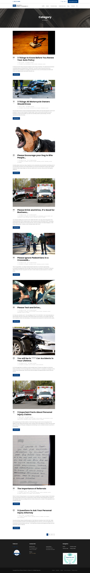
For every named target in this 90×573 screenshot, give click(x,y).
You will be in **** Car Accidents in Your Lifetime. (35, 359)
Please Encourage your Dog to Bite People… (35, 156)
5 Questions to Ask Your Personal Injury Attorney (34, 511)
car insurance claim (48, 418)
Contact (73, 6)
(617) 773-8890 (17, 1)
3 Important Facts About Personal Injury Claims (34, 413)
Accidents (21, 161)
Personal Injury (42, 64)
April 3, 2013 (21, 515)
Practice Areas (54, 6)
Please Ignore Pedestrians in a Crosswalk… (33, 258)
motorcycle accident (35, 108)
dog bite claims (32, 161)
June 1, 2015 (21, 417)
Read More (16, 74)
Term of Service (67, 570)
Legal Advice (20, 419)
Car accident (34, 64)
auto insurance (27, 64)
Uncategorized (39, 364)
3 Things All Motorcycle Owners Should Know (33, 102)
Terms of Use (65, 548)
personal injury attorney (39, 217)
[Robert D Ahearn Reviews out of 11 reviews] (17, 555)
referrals (24, 493)
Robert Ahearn (30, 62)
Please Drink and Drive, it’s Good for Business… (36, 211)
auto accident (32, 216)
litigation (32, 492)
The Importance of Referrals (31, 488)
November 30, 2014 (23, 491)
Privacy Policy (73, 548)
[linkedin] (62, 1)
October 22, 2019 (22, 160)
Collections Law (62, 6)
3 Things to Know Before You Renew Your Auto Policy (35, 58)
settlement (29, 493)
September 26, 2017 (23, 363)
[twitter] (64, 1)
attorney (21, 64)
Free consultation (73, 1)
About (47, 6)
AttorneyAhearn (32, 160)
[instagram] (16, 547)
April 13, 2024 (22, 106)
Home (43, 6)
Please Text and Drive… (29, 307)
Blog (68, 6)
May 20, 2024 (21, 62)
